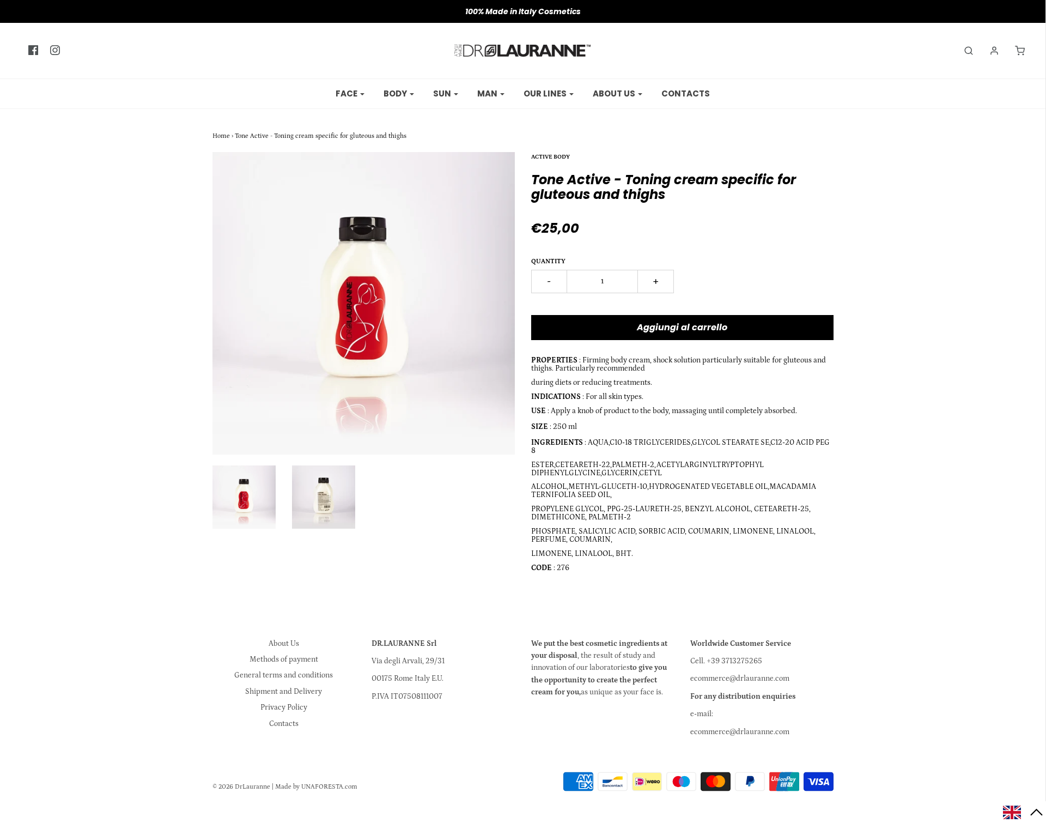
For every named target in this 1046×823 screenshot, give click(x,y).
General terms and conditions (283, 675)
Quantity (548, 261)
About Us (284, 643)
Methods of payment (284, 659)
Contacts (685, 93)
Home (221, 136)
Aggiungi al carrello (682, 327)
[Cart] (1014, 51)
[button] (1023, 812)
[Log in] (989, 51)
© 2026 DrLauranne (241, 786)
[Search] (963, 51)
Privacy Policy (283, 707)
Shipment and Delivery (283, 691)
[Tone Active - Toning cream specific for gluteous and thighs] (244, 497)
